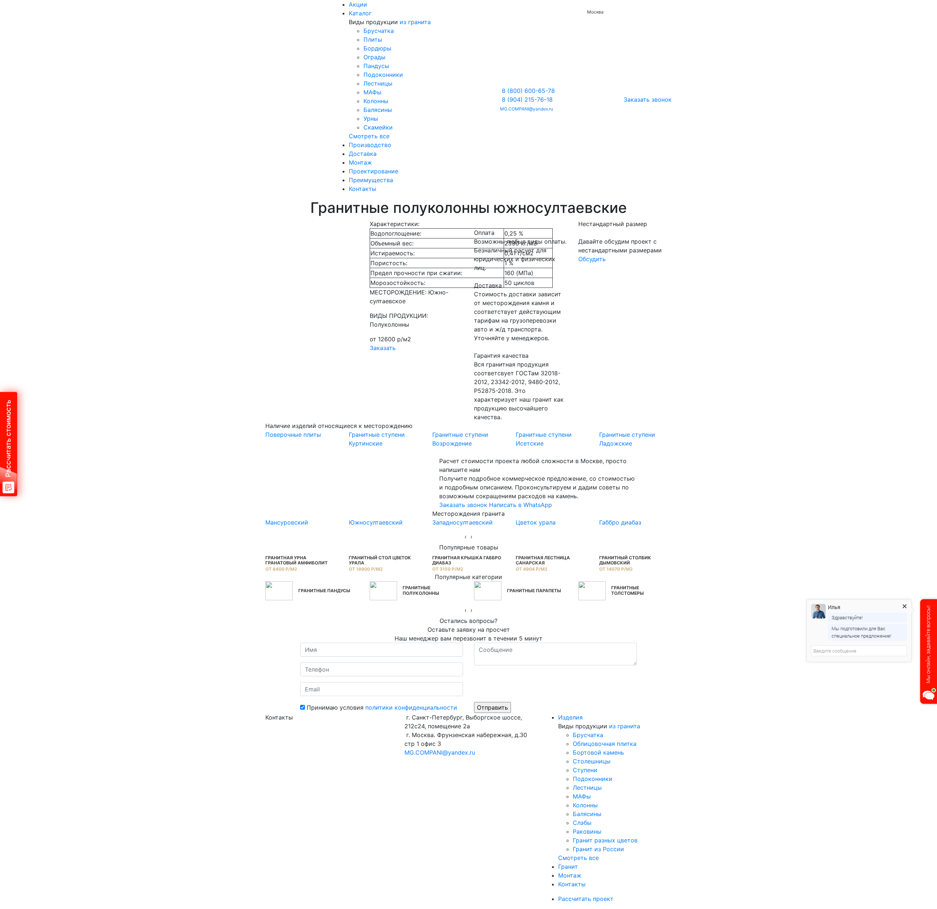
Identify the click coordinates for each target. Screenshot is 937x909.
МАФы (372, 92)
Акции (358, 4)
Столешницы (592, 761)
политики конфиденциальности (411, 707)
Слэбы (582, 822)
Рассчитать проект (586, 898)
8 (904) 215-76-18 (527, 99)
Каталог (360, 13)
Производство (370, 145)
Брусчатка (378, 30)
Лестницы (377, 83)
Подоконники (383, 74)
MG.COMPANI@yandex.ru (526, 109)
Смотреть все (369, 136)
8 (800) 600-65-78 (528, 90)
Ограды (374, 57)
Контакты (362, 188)
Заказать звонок (648, 99)
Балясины (377, 109)
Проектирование (373, 171)
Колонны (375, 101)
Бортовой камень (598, 752)
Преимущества (371, 180)
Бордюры (377, 48)
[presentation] (465, 536)
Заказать (383, 348)
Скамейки (378, 127)
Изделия (570, 717)
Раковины (587, 831)
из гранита (415, 22)
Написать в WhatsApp (520, 504)
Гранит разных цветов (605, 840)
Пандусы (376, 66)
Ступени (585, 770)
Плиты (372, 39)
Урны (370, 118)
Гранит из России (598, 849)
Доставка (363, 153)
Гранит (568, 866)
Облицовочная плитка (605, 743)
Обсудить (592, 259)
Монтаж (360, 162)
